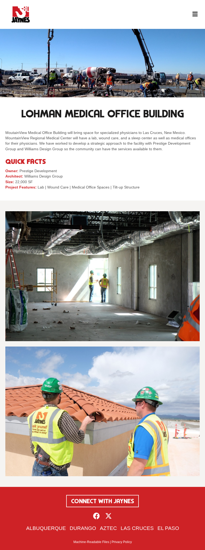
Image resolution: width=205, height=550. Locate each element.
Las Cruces (137, 528)
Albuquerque (46, 528)
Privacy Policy (122, 542)
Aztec (108, 528)
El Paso (168, 528)
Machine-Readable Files (91, 542)
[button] (96, 516)
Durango (83, 528)
